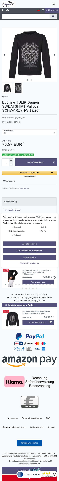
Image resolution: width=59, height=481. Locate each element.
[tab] (29, 201)
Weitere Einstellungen (29, 263)
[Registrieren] (7, 10)
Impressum (13, 418)
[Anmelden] (3, 10)
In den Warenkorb (35, 162)
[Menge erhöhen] (11, 160)
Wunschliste (10, 181)
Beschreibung (10, 201)
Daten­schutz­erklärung (32, 418)
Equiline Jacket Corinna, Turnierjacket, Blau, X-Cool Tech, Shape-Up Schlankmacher (36, 272)
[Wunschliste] (43, 10)
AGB (48, 418)
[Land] (39, 10)
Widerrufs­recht (37, 427)
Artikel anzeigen (38, 282)
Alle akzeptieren (29, 244)
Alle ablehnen (29, 257)
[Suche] (53, 16)
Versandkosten (23, 188)
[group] (12, 319)
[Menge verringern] (11, 164)
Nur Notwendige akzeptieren (29, 250)
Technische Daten (12, 210)
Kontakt (51, 427)
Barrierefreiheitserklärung (14, 427)
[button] (29, 174)
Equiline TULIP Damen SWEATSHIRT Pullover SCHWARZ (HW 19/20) (36, 312)
